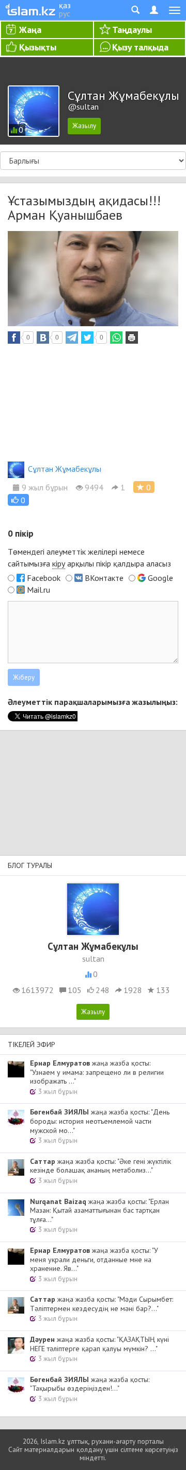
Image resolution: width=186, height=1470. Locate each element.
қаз (65, 5)
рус (64, 13)
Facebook (43, 578)
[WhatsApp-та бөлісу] (116, 337)
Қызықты (37, 47)
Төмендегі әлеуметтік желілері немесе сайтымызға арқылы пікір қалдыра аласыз (89, 557)
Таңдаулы (132, 30)
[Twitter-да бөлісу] (87, 337)
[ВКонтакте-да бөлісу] (43, 337)
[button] (18, 500)
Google (160, 578)
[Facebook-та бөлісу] (14, 337)
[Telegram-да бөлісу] (72, 337)
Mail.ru (38, 590)
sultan (93, 958)
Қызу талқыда (140, 47)
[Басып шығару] (132, 337)
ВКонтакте (104, 578)
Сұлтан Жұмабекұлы (64, 469)
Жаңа (30, 30)
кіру (58, 563)
